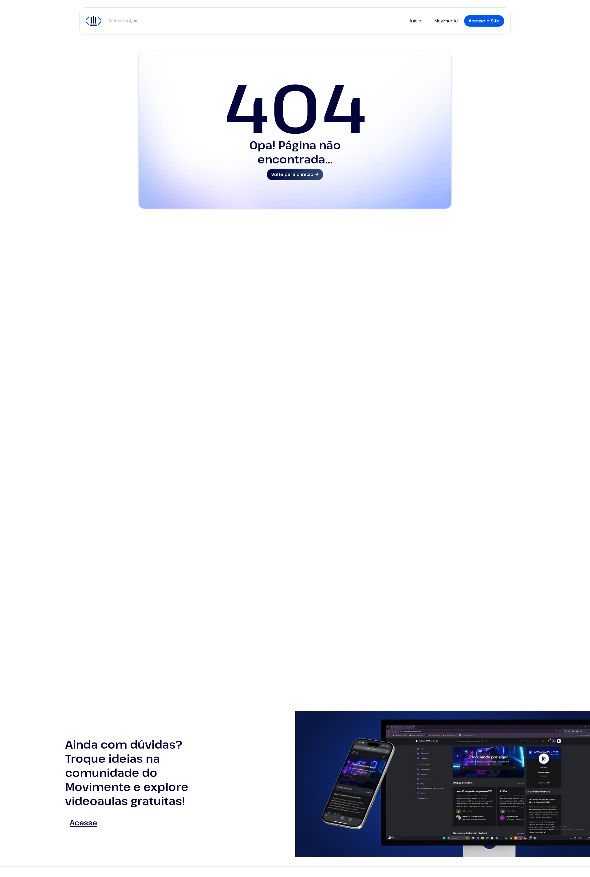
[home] (93, 21)
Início (415, 21)
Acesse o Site (484, 21)
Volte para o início (295, 174)
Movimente (446, 21)
